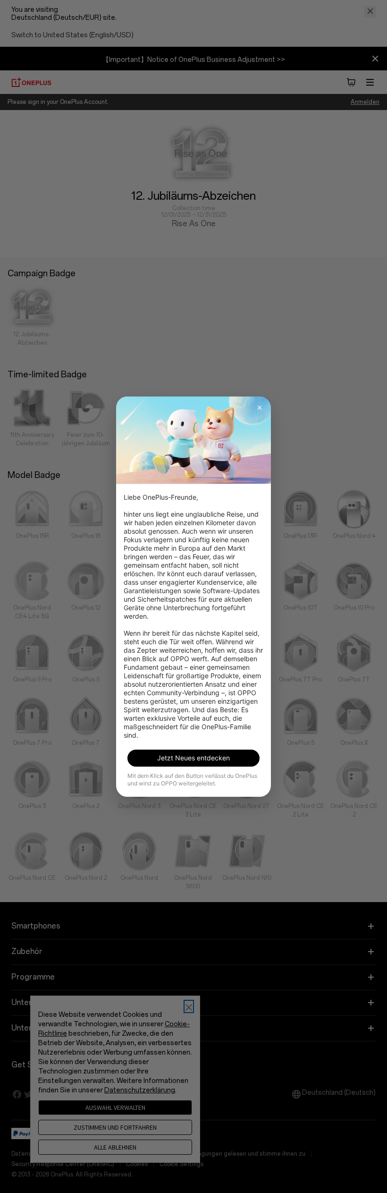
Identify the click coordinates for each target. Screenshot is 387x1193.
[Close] (259, 407)
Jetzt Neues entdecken (193, 758)
